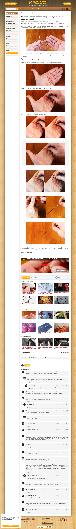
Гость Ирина (31, 416)
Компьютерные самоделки (11, 25)
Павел (29, 398)
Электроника (8, 18)
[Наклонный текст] (24, 357)
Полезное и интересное (10, 28)
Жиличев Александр (31, 429)
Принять (10, 525)
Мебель (7, 43)
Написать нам (44, 522)
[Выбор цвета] (38, 357)
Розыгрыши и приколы (10, 48)
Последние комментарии (46, 519)
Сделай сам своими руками (38, 2)
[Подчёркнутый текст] (26, 357)
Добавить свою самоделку (46, 518)
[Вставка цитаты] (42, 357)
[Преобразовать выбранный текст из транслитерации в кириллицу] (43, 357)
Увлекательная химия (10, 21)
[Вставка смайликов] (35, 357)
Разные (7, 50)
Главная (28, 8)
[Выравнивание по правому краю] (33, 357)
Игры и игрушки (9, 45)
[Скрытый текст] (40, 357)
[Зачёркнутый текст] (28, 357)
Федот (32, 385)
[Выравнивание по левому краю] (30, 357)
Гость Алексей (32, 475)
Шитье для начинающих (34, 21)
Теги (40, 8)
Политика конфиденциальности (47, 523)
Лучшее (34, 8)
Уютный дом (8, 41)
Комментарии (48, 8)
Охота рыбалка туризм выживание (10, 33)
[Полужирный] (22, 357)
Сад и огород (8, 30)
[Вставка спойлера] (45, 357)
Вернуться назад (26, 277)
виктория (31, 378)
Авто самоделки (9, 16)
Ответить (28, 374)
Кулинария (8, 36)
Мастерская (8, 38)
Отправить (27, 365)
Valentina (29, 444)
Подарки (8, 55)
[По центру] (32, 357)
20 (57, 21)
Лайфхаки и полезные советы (44, 21)
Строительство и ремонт (10, 23)
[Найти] (17, 9)
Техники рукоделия (10, 52)
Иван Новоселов (31, 509)
